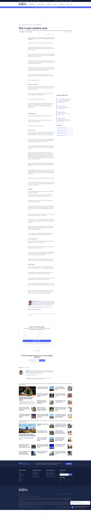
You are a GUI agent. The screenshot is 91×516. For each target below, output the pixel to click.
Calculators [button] (61, 4)
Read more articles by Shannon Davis (31, 374)
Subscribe (42, 360)
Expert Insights (27, 367)
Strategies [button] (49, 4)
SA (64, 480)
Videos (68, 4)
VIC (60, 480)
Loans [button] (55, 4)
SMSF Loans (55, 7)
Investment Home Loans (48, 7)
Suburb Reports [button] (32, 4)
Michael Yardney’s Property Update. (45, 307)
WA (64, 479)
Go (70, 474)
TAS (68, 480)
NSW (60, 479)
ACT (68, 479)
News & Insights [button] (41, 4)
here (40, 309)
